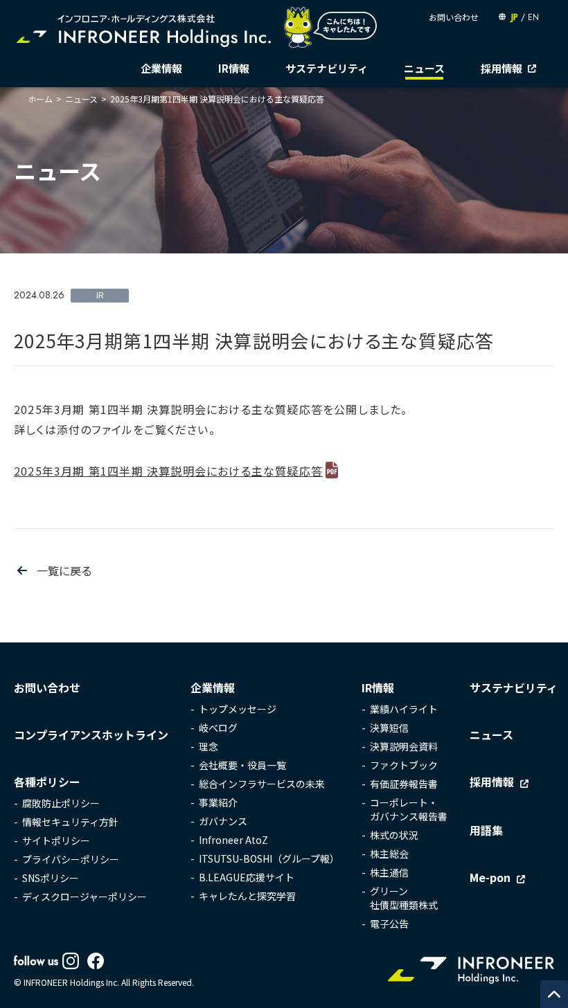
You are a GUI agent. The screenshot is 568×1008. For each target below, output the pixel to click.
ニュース (424, 68)
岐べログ (218, 728)
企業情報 (161, 68)
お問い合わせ (454, 17)
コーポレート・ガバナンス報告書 (408, 809)
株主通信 (389, 872)
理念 (208, 746)
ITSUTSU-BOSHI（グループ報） (269, 858)
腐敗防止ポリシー (61, 803)
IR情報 (233, 68)
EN (533, 17)
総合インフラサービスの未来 (262, 784)
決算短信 (389, 728)
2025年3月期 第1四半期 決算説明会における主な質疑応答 (168, 470)
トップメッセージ (237, 709)
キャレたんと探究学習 (247, 896)
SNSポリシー (50, 878)
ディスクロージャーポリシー (84, 896)
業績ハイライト (404, 709)
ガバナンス (223, 821)
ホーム (40, 99)
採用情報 (501, 68)
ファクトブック (404, 765)
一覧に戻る (64, 570)
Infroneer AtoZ (233, 840)
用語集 (486, 830)
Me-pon (490, 877)
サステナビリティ (326, 68)
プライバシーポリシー (70, 859)
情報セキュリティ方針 (70, 822)
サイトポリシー (56, 840)
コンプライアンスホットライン (91, 734)
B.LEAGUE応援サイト (246, 877)
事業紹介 (218, 802)
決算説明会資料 (404, 746)
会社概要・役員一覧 (242, 765)
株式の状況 (394, 835)
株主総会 (389, 854)
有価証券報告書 (404, 784)
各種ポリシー (47, 781)
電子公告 (389, 923)
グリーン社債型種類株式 (404, 898)
